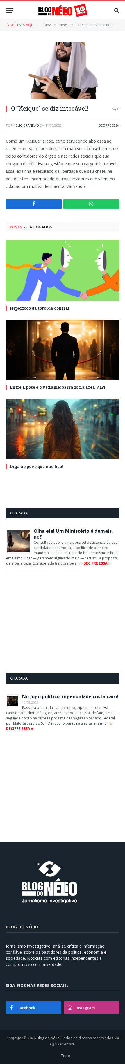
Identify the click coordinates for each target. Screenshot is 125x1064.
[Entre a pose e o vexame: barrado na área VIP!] (62, 350)
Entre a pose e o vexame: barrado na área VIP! (57, 387)
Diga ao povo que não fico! (36, 466)
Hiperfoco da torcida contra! (39, 308)
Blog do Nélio (48, 1037)
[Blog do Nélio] (62, 10)
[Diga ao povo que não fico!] (62, 429)
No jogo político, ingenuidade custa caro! (70, 696)
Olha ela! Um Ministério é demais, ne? (73, 534)
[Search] (116, 10)
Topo (65, 1055)
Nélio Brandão (26, 125)
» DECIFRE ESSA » (95, 563)
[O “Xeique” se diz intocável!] (62, 70)
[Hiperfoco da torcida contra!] (62, 270)
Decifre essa (109, 125)
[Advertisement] (55, 621)
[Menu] (9, 10)
